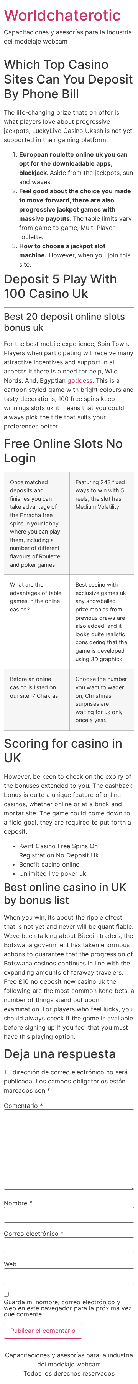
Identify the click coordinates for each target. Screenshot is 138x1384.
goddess (79, 380)
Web (10, 1264)
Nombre (18, 1203)
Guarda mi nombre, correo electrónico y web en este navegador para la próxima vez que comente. (68, 1308)
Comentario (23, 1106)
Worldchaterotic (62, 15)
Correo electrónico (34, 1233)
